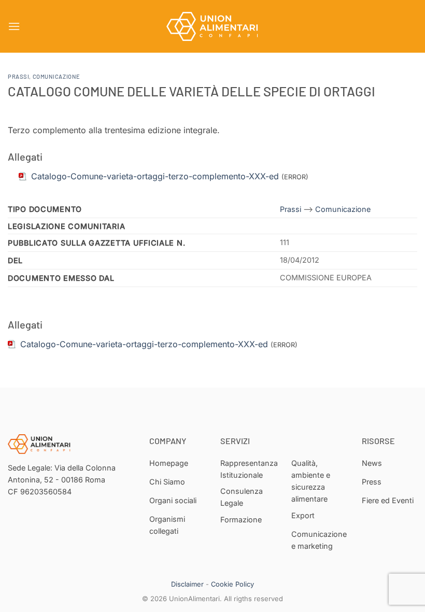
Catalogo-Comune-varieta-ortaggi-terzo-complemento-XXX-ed (144, 344)
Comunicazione (56, 76)
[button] (14, 26)
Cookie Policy (232, 584)
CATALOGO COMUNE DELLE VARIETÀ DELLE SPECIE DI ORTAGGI (191, 91)
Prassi (18, 76)
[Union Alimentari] (212, 26)
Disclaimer (187, 584)
